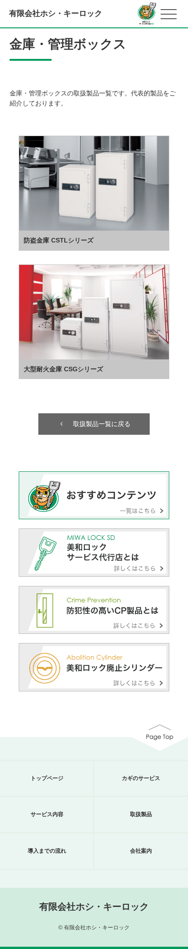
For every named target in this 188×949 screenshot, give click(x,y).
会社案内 (141, 851)
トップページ (47, 778)
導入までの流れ (47, 851)
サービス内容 (47, 814)
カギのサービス (141, 778)
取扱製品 (141, 814)
